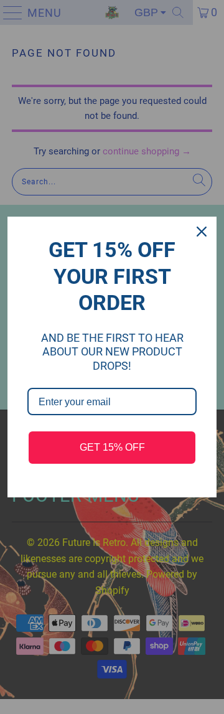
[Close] (202, 232)
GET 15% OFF (112, 447)
